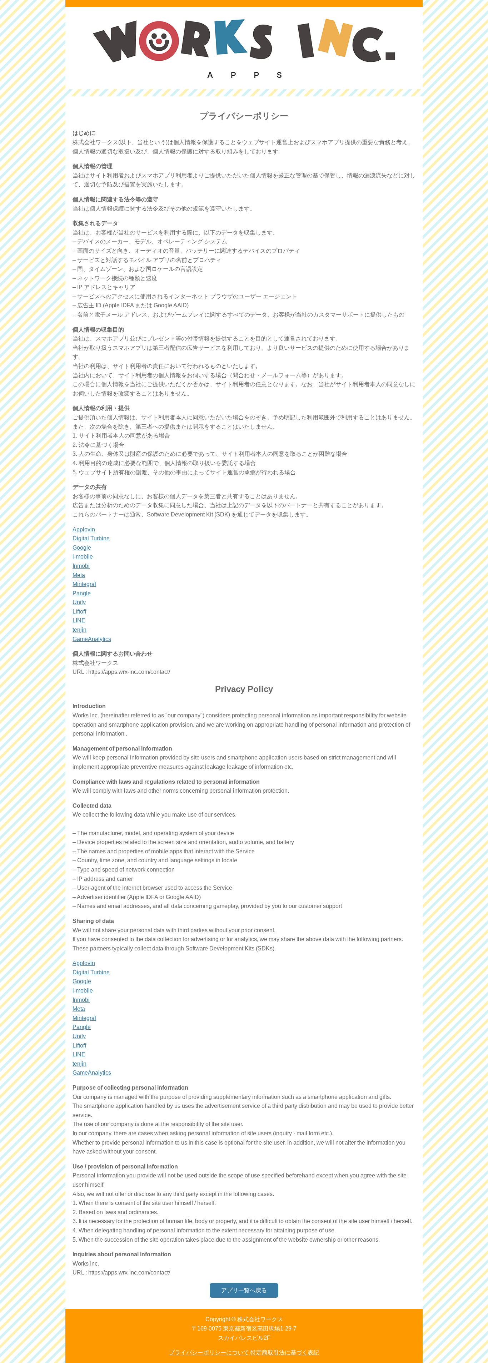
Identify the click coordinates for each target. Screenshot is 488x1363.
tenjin (79, 630)
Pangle (82, 593)
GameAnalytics (92, 639)
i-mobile (83, 557)
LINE (79, 620)
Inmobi (81, 566)
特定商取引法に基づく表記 (284, 1352)
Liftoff (79, 612)
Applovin (84, 529)
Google (82, 548)
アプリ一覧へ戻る (244, 1290)
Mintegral (84, 584)
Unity (79, 602)
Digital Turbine (91, 538)
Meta (79, 575)
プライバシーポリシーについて (209, 1352)
